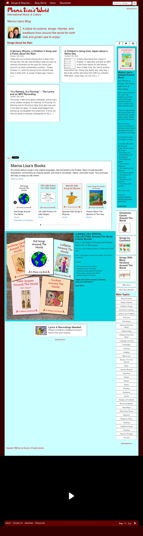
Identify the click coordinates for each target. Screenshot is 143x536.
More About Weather (126, 290)
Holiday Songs (126, 331)
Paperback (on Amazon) (23, 220)
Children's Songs (126, 306)
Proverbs (126, 388)
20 (76, 224)
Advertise (29, 522)
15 (67, 224)
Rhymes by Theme (126, 411)
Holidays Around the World (126, 336)
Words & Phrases (126, 434)
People (126, 377)
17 (71, 224)
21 (78, 224)
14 (65, 224)
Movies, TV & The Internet (126, 361)
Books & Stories (126, 302)
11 (59, 224)
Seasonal (126, 415)
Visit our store (17, 178)
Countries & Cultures (126, 310)
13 (63, 224)
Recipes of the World (126, 400)
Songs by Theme (126, 419)
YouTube (126, 438)
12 (61, 224)
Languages (126, 344)
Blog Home (126, 285)
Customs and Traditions (126, 314)
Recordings (126, 407)
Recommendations (126, 403)
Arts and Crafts (126, 298)
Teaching (126, 422)
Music (126, 366)
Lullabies (126, 352)
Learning (126, 348)
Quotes (126, 396)
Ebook (16, 217)
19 (74, 224)
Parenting (126, 373)
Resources (40, 522)
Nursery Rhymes (126, 369)
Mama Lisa (126, 356)
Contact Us (18, 522)
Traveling (126, 430)
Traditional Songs (126, 426)
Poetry (126, 385)
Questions (126, 392)
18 (73, 224)
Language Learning (126, 341)
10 (57, 224)
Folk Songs (126, 321)
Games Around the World (126, 326)
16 (69, 224)
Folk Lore (126, 317)
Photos (126, 381)
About (8, 522)
